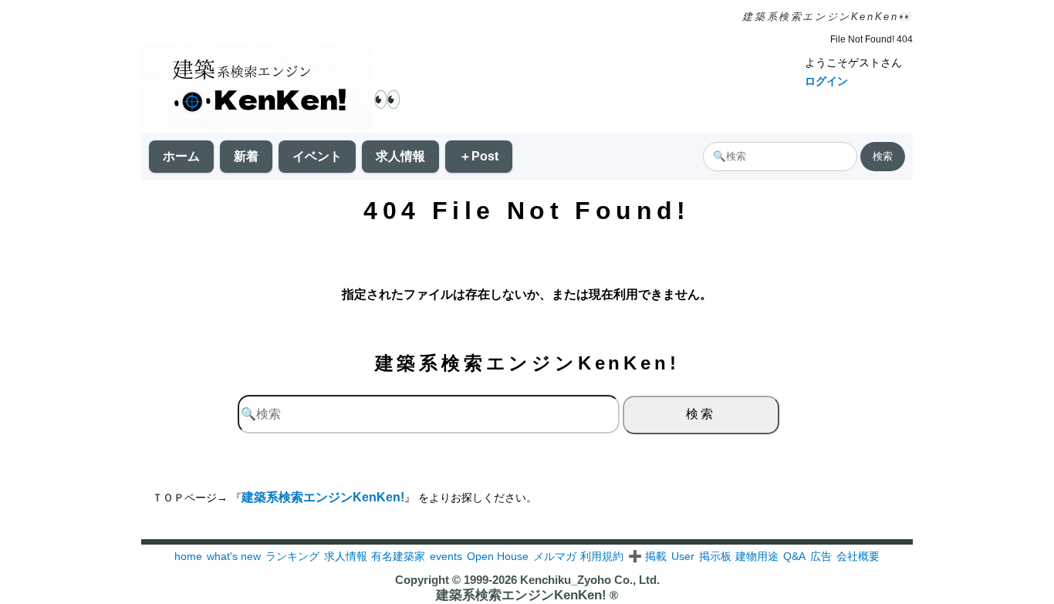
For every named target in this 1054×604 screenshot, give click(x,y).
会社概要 (858, 556)
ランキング (292, 556)
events (446, 556)
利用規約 (601, 556)
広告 (821, 556)
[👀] (257, 88)
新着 (246, 156)
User (682, 556)
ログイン (826, 81)
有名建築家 (398, 556)
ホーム (181, 156)
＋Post (478, 156)
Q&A (794, 556)
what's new (234, 556)
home (188, 556)
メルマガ (554, 556)
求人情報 (400, 156)
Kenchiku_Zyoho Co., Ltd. (590, 579)
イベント (317, 156)
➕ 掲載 (647, 556)
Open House (498, 556)
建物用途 (757, 556)
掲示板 (715, 556)
